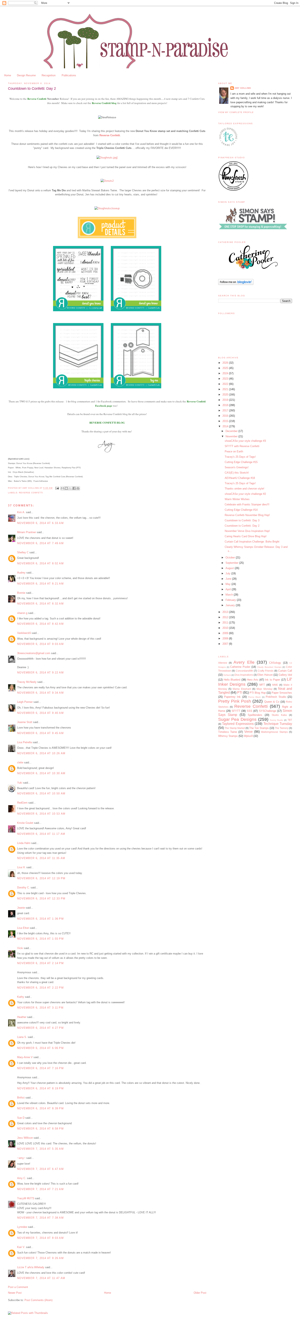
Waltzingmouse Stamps (274, 732)
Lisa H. (21, 867)
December (232, 431)
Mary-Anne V (25, 1057)
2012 (225, 617)
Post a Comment (18, 1287)
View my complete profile (236, 112)
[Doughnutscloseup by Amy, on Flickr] (107, 208)
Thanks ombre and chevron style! (244, 488)
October (231, 557)
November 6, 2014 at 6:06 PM (40, 1048)
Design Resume (26, 75)
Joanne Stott (24, 722)
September (232, 562)
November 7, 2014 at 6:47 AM (40, 1168)
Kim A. (21, 512)
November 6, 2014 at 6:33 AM (40, 523)
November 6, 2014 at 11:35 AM (41, 858)
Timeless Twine (227, 731)
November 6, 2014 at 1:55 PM (40, 938)
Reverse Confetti (37, 99)
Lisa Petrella (24, 742)
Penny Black (254, 697)
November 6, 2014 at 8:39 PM (40, 1108)
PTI (239, 692)
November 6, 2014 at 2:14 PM (40, 963)
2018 (225, 405)
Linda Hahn (23, 843)
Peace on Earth (234, 451)
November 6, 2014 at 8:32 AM (40, 603)
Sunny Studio (276, 720)
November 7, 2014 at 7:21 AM (40, 1189)
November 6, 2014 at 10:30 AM (41, 773)
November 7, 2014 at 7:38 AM (40, 1217)
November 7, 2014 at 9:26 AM (40, 1258)
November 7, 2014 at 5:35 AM (40, 1148)
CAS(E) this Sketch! (237, 472)
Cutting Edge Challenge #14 (241, 509)
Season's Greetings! (237, 467)
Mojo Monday (264, 689)
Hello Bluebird (232, 679)
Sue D (20, 1117)
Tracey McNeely (27, 681)
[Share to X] (70, 488)
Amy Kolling (242, 88)
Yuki (19, 782)
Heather (21, 1017)
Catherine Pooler (240, 666)
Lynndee (22, 1226)
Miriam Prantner (26, 532)
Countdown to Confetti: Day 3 (242, 520)
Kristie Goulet (25, 822)
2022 (225, 383)
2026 (225, 362)
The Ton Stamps (259, 728)
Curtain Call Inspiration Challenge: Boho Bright (252, 541)
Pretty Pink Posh (234, 701)
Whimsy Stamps (228, 735)
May (228, 584)
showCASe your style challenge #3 (245, 440)
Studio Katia (279, 715)
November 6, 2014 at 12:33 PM (41, 898)
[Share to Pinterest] (78, 488)
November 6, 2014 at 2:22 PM (40, 987)
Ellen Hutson (264, 674)
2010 (225, 627)
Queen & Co (271, 701)
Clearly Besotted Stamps (269, 667)
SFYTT (236, 710)
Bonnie (21, 592)
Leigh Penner (25, 701)
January (231, 605)
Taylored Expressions (238, 723)
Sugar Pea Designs (237, 719)
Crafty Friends (265, 670)
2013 (225, 611)
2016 (225, 415)
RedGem (22, 802)
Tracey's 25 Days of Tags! (240, 456)
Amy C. (21, 1178)
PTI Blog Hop (258, 692)
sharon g (22, 613)
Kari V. (21, 1247)
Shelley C (23, 552)
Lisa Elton (23, 927)
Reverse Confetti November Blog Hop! (247, 515)
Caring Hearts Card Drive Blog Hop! (246, 536)
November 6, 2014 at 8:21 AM (40, 583)
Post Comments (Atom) (38, 1300)
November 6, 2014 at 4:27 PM (40, 1027)
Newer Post (15, 1292)
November (232, 436)
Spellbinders (255, 714)
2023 (225, 378)
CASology (275, 662)
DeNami (227, 675)
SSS (249, 710)
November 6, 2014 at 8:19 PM (40, 1088)
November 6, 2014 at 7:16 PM (40, 1068)
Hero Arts (252, 679)
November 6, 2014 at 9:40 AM (40, 712)
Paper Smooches (282, 692)
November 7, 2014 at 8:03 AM (40, 1237)
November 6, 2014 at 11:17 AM (41, 833)
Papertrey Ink (232, 696)
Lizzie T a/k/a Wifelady (30, 1267)
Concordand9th (244, 670)
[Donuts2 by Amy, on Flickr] (107, 180)
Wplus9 (248, 735)
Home (7, 75)
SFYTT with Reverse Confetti (242, 446)
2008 (225, 638)
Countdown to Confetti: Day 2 (242, 525)
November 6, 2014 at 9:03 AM (40, 644)
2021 (225, 389)
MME (275, 684)
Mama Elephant (242, 689)
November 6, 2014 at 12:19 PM (41, 878)
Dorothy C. (23, 887)
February (231, 599)
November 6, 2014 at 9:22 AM (40, 672)
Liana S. (22, 1037)
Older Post (200, 1292)
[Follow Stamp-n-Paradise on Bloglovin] (235, 284)
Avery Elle (243, 662)
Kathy (20, 996)
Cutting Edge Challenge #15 (241, 462)
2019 (225, 399)
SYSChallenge (267, 710)
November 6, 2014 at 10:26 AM (41, 753)
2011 (225, 622)
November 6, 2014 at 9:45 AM (40, 733)
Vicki (20, 948)
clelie (20, 762)
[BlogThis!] (66, 488)
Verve (248, 731)
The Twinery (281, 728)
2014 (225, 426)
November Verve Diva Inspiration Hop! (247, 531)
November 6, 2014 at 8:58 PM (40, 1128)
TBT (290, 720)
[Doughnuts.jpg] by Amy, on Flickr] (107, 157)
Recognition (49, 75)
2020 (225, 394)
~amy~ (21, 1157)
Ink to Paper (272, 679)
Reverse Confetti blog (104, 103)
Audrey (21, 572)
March (230, 594)
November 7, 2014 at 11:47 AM (41, 1278)
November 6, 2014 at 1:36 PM (40, 918)
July (228, 573)
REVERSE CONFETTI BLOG (107, 422)
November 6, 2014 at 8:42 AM (40, 623)
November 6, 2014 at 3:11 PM (40, 1007)
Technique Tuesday (277, 723)
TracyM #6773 (25, 1198)
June (229, 578)
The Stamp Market (235, 728)
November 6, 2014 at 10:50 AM (41, 793)
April (229, 589)
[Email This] (62, 488)
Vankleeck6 (24, 632)
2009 (225, 633)
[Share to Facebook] (74, 488)
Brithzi (21, 1097)
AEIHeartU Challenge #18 (240, 477)
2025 (225, 368)
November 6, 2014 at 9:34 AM (40, 692)
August (230, 568)
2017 (225, 410)
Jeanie (21, 907)
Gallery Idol (285, 674)
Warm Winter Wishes (237, 499)
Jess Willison (25, 1137)
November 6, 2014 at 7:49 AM (40, 543)
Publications (69, 75)
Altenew (222, 662)
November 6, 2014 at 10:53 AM (41, 813)
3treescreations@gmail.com (33, 653)
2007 (225, 643)
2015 (225, 421)
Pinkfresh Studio (276, 696)
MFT (262, 684)
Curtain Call (285, 670)
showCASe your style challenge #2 (245, 493)
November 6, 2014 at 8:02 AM (40, 563)
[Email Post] (56, 488)
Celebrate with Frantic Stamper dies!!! (247, 504)
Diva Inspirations (243, 674)
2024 (225, 373)
